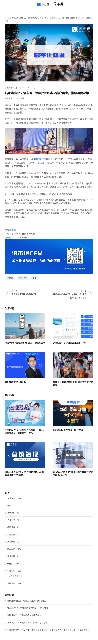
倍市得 (58, 4)
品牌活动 (11, 527)
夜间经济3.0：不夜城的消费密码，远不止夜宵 (27, 608)
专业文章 (9, 98)
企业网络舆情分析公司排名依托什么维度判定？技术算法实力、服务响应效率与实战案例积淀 (48, 630)
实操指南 (11, 534)
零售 (34, 278)
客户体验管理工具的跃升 (17, 382)
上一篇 (24, 293)
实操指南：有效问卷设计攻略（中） (70, 343)
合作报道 (11, 520)
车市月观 (14, 576)
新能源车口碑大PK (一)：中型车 (68, 430)
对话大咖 (11, 542)
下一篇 (69, 294)
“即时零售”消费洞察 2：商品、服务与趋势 (25, 343)
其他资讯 (11, 512)
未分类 (10, 563)
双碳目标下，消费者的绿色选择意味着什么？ (27, 615)
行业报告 (11, 571)
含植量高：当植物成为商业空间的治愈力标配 (27, 622)
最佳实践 (20, 98)
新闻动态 (11, 549)
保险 (9, 505)
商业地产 (23, 278)
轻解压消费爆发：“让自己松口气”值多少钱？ (27, 601)
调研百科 (11, 583)
